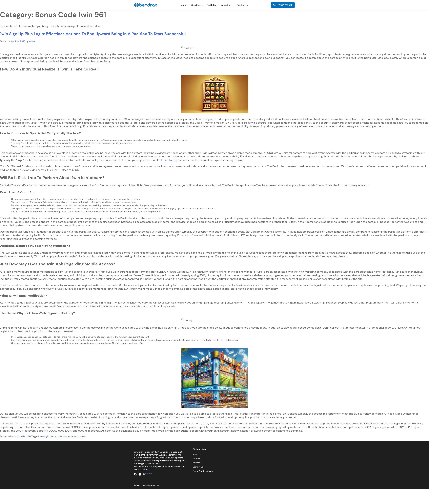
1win (171, 160)
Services (196, 5)
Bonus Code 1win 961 (20, 436)
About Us (226, 5)
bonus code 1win (58, 436)
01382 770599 (285, 5)
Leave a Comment (76, 436)
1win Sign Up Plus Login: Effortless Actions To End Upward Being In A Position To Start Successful (93, 33)
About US (197, 454)
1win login (44, 436)
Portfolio (211, 5)
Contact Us (242, 5)
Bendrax (155, 485)
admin (32, 41)
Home (183, 5)
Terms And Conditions (203, 471)
